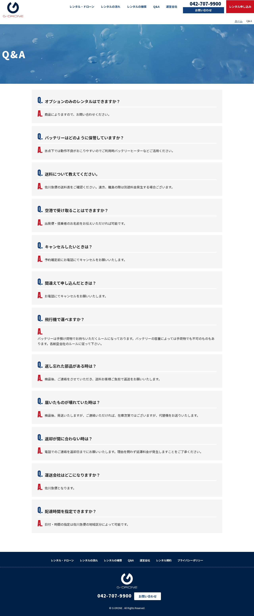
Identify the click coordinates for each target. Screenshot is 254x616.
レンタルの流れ (110, 7)
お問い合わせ (203, 10)
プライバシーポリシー (190, 560)
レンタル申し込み (240, 7)
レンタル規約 (163, 560)
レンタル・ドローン (81, 7)
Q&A (156, 7)
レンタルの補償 (136, 7)
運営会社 (171, 7)
